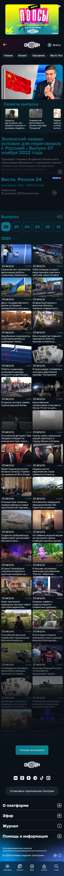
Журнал (10, 825)
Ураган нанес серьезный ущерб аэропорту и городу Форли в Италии (47, 438)
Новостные (8, 190)
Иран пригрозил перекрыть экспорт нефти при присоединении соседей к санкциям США (16, 605)
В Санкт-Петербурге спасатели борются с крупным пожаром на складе (13, 572)
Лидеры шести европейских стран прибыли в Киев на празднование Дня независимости (43, 474)
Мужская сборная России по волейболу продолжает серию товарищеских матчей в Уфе (47, 673)
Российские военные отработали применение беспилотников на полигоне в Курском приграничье (15, 640)
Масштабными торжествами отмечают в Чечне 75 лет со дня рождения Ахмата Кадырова (47, 408)
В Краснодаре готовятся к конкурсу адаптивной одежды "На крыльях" (47, 372)
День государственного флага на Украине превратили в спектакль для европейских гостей (15, 306)
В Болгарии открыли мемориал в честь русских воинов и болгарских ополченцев (47, 639)
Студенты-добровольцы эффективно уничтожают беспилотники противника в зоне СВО (15, 539)
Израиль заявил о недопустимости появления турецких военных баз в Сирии (44, 605)
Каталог (22, 55)
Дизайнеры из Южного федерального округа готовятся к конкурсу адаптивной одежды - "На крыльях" (15, 707)
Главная (8, 55)
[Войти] (50, 45)
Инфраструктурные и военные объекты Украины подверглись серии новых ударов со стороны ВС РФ (46, 308)
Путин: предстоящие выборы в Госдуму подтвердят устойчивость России (47, 738)
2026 (15, 238)
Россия (39, 185)
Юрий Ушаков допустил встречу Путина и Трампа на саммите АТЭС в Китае (15, 471)
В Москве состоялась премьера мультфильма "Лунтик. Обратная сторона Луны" (46, 572)
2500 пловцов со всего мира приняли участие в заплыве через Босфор (46, 272)
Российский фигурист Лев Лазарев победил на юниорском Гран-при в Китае (16, 439)
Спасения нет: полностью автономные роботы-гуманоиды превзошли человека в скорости (15, 273)
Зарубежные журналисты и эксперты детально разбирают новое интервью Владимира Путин (15, 341)
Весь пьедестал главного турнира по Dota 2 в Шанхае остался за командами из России (47, 340)
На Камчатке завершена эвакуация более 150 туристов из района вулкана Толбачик (46, 506)
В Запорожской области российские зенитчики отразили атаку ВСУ (46, 704)
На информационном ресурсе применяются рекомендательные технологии (25, 849)
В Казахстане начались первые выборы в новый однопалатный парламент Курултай (16, 506)
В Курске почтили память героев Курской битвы (15, 404)
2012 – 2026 (25, 185)
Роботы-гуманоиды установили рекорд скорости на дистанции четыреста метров (14, 373)
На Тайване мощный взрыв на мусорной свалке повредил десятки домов (48, 538)
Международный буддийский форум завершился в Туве (12, 737)
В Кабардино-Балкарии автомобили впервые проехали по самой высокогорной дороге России (14, 673)
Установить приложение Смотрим (32, 790)
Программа (39, 55)
